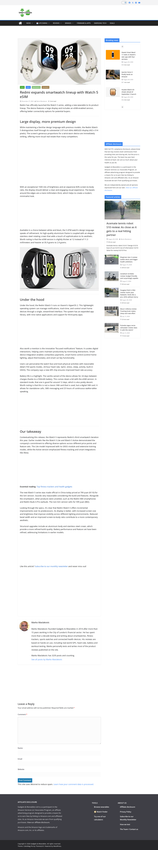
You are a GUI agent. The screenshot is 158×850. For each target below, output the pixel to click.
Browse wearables (101, 807)
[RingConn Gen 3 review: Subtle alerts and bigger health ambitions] (112, 262)
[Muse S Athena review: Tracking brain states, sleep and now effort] (112, 314)
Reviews (56, 23)
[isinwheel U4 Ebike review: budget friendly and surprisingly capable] (112, 278)
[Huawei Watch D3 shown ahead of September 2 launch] (113, 92)
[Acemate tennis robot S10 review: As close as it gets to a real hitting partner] (122, 210)
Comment (22, 714)
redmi (28, 87)
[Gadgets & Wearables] (20, 23)
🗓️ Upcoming (41, 23)
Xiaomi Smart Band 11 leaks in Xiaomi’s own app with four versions (129, 55)
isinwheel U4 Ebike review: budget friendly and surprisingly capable (129, 276)
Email (20, 759)
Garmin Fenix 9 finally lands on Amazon (127, 74)
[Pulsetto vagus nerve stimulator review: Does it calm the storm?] (112, 330)
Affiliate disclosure (127, 807)
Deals (112, 23)
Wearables (45, 87)
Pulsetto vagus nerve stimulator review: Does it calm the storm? (128, 327)
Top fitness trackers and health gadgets (54, 486)
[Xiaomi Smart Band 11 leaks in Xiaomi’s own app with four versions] (113, 55)
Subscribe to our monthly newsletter (51, 566)
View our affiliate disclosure (38, 822)
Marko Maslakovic (41, 101)
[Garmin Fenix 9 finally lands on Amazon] (113, 74)
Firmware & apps (84, 23)
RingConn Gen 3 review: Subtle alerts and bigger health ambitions (129, 259)
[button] (32, 23)
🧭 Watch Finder (100, 812)
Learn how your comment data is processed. (74, 784)
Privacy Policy (125, 812)
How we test (125, 824)
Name (20, 748)
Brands (68, 23)
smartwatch (36, 87)
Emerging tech (100, 23)
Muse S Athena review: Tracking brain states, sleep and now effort (128, 311)
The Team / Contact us (129, 829)
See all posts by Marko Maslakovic (46, 659)
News (28, 23)
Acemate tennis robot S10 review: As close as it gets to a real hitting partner (122, 229)
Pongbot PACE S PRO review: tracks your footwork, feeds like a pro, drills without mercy (129, 293)
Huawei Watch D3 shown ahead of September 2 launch (129, 92)
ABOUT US (122, 803)
